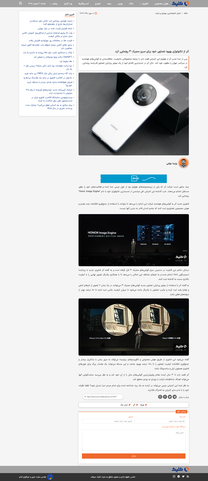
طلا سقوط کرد (66, 61)
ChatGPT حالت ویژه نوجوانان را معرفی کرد (53, 57)
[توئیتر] (170, 397)
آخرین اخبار (69, 14)
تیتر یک (124, 405)
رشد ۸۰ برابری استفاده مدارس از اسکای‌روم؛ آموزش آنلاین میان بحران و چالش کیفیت (47, 34)
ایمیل (130, 416)
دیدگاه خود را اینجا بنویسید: (174, 426)
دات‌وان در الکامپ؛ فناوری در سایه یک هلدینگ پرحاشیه (47, 78)
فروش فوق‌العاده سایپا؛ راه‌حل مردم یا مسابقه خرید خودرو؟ (49, 84)
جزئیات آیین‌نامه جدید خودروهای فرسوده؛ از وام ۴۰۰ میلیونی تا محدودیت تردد (49, 91)
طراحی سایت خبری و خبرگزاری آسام (32, 477)
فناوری (145, 3)
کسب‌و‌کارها (83, 3)
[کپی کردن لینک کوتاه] (102, 396)
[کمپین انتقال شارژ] (134, 178)
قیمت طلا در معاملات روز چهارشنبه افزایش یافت (50, 40)
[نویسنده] (183, 163)
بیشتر (55, 3)
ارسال (134, 456)
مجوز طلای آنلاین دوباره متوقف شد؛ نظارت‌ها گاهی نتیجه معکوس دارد (46, 46)
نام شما (182, 416)
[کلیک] (180, 3)
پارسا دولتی (172, 163)
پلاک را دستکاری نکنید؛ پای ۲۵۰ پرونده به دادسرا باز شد (47, 52)
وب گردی (68, 3)
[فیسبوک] (165, 397)
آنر (134, 405)
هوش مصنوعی (161, 3)
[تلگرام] (174, 397)
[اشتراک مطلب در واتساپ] (160, 397)
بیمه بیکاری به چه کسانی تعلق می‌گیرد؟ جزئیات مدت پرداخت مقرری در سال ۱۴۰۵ (48, 107)
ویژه (142, 405)
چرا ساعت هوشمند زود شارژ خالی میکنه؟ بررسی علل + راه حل (48, 67)
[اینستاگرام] (174, 477)
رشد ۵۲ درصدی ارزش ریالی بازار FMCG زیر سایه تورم (48, 73)
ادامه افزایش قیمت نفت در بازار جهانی (55, 28)
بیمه (109, 3)
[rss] (188, 477)
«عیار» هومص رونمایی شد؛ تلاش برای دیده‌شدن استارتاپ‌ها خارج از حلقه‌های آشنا (51, 22)
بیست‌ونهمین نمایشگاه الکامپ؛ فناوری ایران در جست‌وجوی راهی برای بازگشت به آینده (51, 99)
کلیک (99, 477)
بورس (120, 3)
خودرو (98, 3)
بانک (131, 3)
